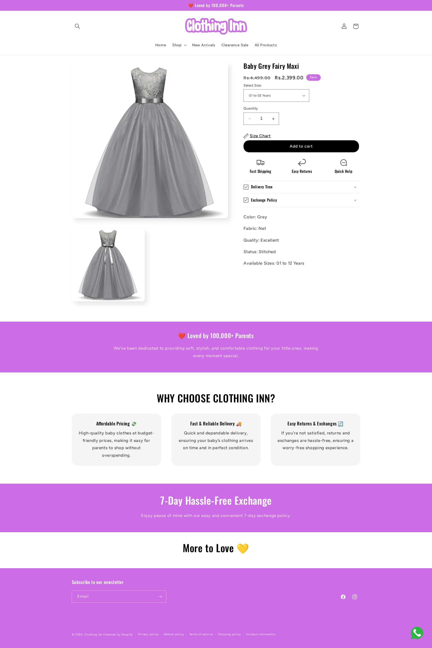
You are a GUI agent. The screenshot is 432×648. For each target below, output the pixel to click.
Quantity (251, 109)
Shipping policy (229, 634)
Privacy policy (148, 634)
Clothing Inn (93, 634)
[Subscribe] (160, 596)
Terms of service (201, 634)
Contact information (261, 634)
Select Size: (253, 85)
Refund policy (174, 634)
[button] (77, 26)
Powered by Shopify (118, 634)
